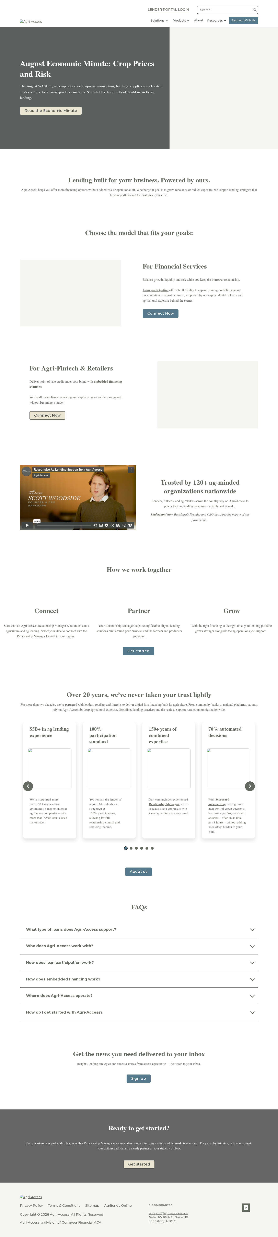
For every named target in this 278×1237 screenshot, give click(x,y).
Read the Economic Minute (51, 110)
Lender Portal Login (168, 10)
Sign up (138, 1078)
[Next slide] (250, 786)
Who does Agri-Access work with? (59, 946)
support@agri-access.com (168, 1213)
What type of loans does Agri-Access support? (71, 929)
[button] (126, 848)
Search (205, 10)
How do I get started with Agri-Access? (64, 1012)
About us (138, 871)
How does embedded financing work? (63, 979)
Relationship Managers (164, 804)
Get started (138, 651)
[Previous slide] (28, 786)
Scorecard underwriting (218, 801)
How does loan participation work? (60, 962)
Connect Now (160, 313)
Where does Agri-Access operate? (59, 995)
